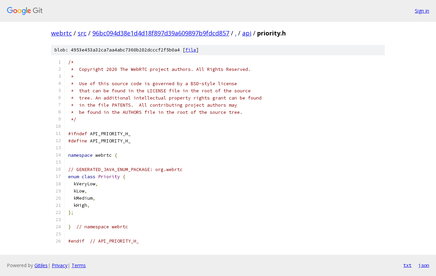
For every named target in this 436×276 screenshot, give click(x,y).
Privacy (59, 265)
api (246, 33)
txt (407, 265)
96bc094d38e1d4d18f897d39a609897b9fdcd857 (160, 33)
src (82, 33)
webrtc (61, 33)
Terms (79, 265)
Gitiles (41, 265)
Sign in (422, 10)
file (190, 50)
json (423, 265)
